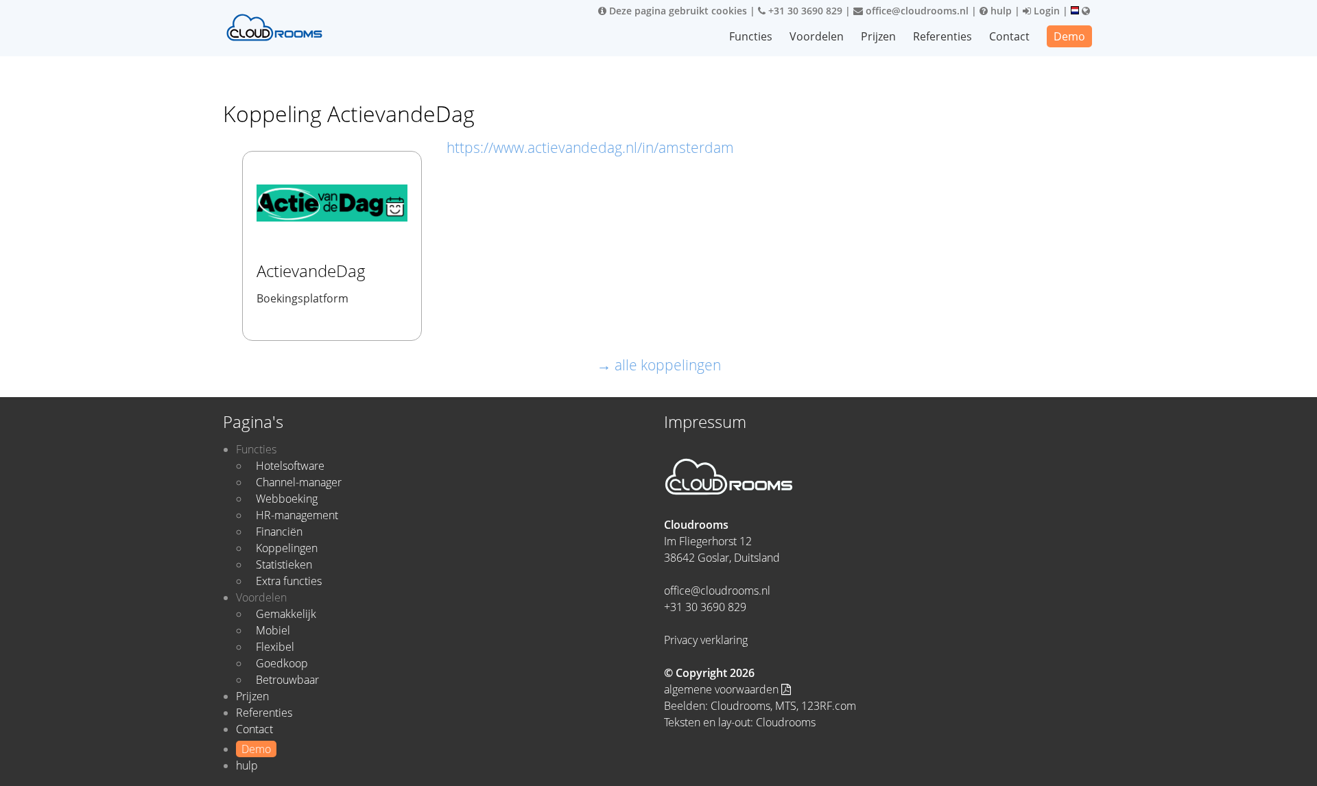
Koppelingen (287, 548)
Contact (1009, 36)
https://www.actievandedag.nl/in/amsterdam (590, 147)
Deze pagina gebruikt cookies (676, 10)
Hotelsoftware (290, 465)
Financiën (279, 531)
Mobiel (273, 630)
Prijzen (878, 36)
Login (1045, 10)
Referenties (942, 36)
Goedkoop (282, 663)
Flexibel (275, 646)
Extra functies (289, 580)
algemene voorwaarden (722, 689)
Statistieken (284, 564)
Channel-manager (299, 482)
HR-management (297, 515)
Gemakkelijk (286, 613)
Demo (1069, 36)
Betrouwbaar (287, 679)
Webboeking (287, 498)
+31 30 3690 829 (804, 10)
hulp (1000, 10)
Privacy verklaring (706, 639)
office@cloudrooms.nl (916, 10)
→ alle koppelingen (659, 364)
